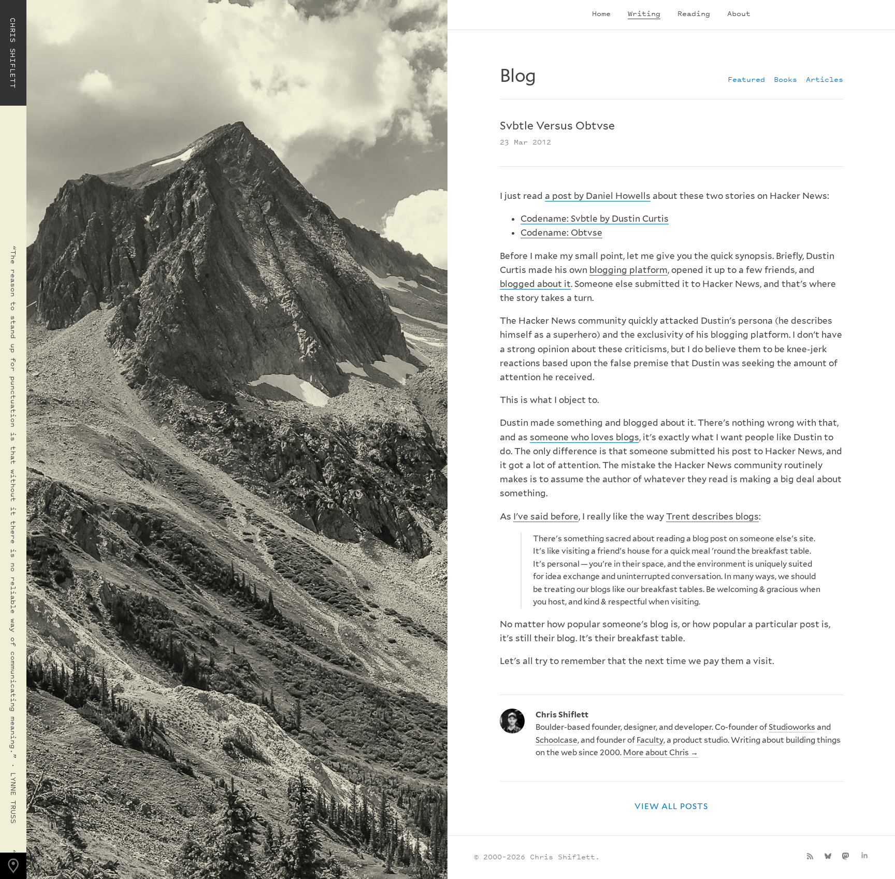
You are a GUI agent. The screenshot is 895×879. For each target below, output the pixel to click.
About (738, 13)
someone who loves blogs (584, 437)
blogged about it (535, 284)
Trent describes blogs (712, 516)
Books (785, 79)
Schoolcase (557, 740)
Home (601, 13)
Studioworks (792, 727)
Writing (644, 13)
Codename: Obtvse (561, 232)
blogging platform (628, 270)
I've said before (546, 516)
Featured (746, 79)
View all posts (671, 806)
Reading (693, 13)
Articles (824, 79)
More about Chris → (660, 752)
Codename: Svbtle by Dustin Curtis (595, 218)
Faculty (650, 740)
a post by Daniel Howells (598, 196)
